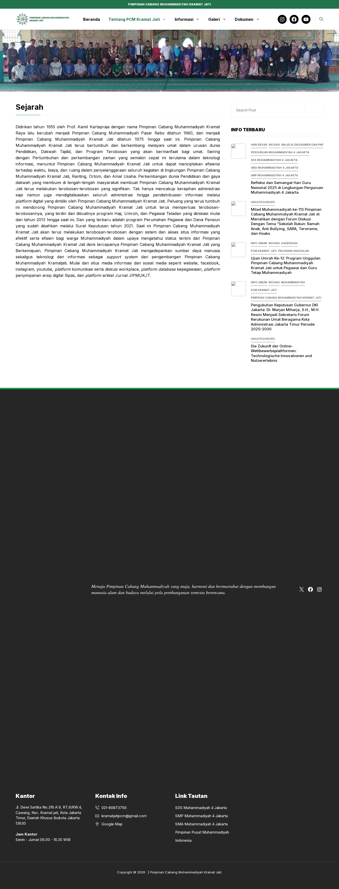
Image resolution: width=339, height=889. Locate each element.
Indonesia (183, 840)
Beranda (91, 19)
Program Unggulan (293, 251)
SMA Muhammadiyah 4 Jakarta (274, 167)
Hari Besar (259, 144)
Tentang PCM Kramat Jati (134, 19)
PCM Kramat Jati (264, 251)
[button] (321, 19)
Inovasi (274, 144)
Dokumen (244, 19)
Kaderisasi (289, 243)
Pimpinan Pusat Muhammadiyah (202, 832)
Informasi (184, 19)
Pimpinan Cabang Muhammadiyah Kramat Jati (286, 297)
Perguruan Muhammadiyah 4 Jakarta (280, 152)
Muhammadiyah (293, 282)
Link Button (250, 218)
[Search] (313, 110)
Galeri (214, 19)
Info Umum (259, 243)
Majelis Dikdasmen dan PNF (302, 144)
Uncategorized (263, 202)
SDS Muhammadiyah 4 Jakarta (274, 160)
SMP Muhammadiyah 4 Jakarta (274, 175)
